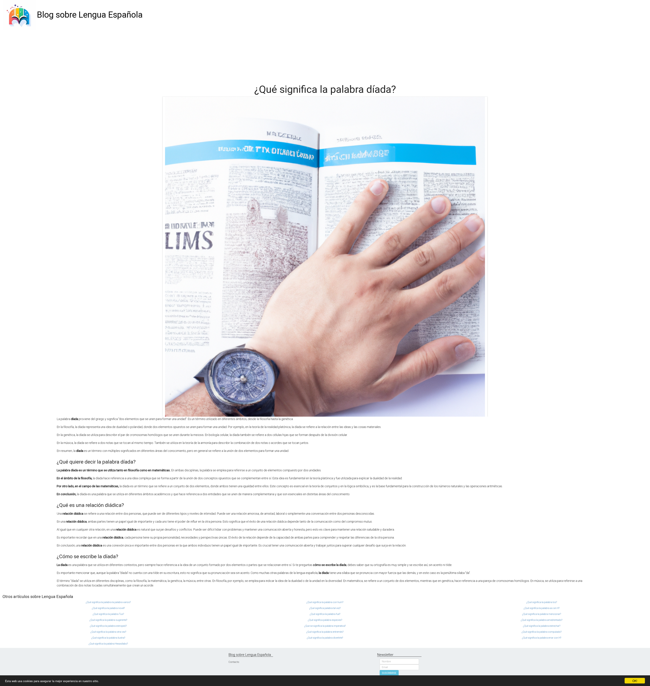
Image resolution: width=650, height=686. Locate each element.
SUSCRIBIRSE (389, 673)
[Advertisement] (325, 55)
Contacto (234, 661)
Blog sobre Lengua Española (90, 15)
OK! (634, 681)
